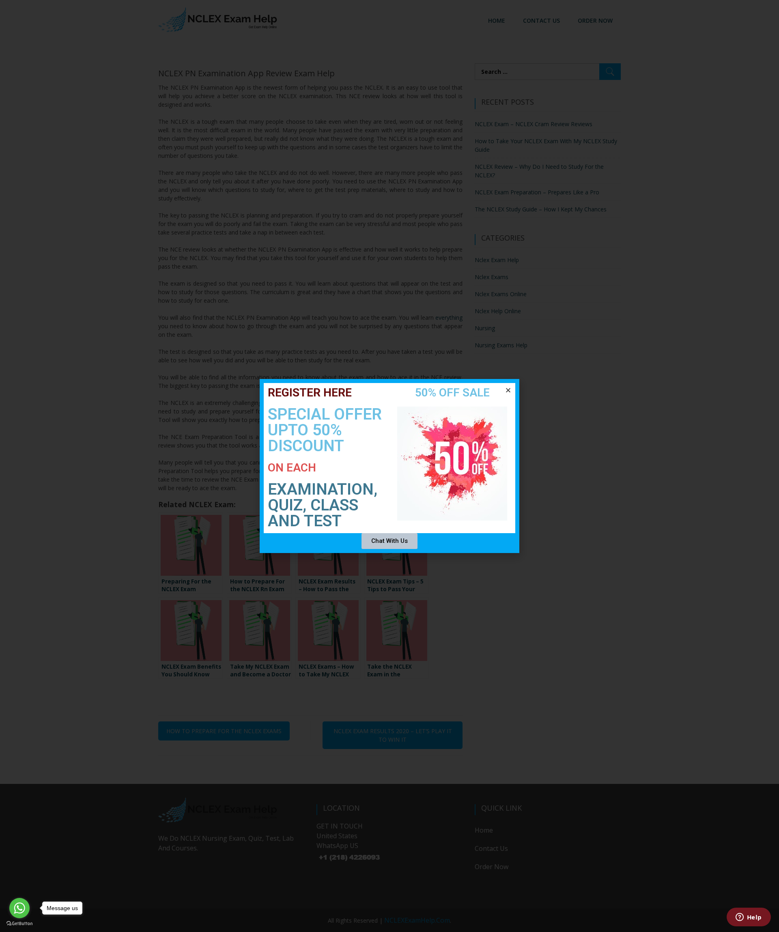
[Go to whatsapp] (19, 908)
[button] (508, 390)
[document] (389, 466)
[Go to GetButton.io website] (19, 923)
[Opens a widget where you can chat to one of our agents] (748, 918)
